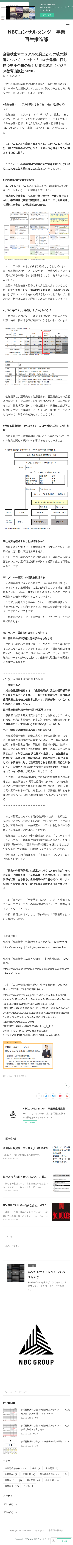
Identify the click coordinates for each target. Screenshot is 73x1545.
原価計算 (29, 1474)
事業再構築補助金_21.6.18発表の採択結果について (45, 1441)
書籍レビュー (13, 1480)
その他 (29, 1485)
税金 (36, 1468)
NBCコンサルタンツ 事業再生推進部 (36, 36)
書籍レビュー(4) (9, 1076)
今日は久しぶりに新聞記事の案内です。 (22, 1154)
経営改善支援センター (53, 1474)
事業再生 (12, 1485)
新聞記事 (34, 1480)
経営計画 (52, 1480)
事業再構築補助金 (16, 1468)
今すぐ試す (46, 15)
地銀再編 (11, 1474)
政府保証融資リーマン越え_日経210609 (25, 1148)
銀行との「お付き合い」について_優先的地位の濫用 (32, 1176)
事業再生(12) (22, 1076)
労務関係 (52, 1468)
